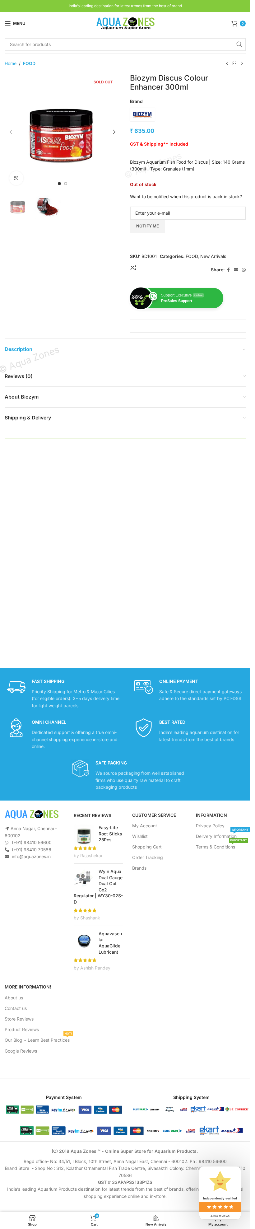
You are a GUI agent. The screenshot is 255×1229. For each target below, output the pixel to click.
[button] (11, 132)
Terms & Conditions (221, 845)
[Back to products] (234, 64)
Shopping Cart (147, 846)
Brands (139, 868)
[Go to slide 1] (59, 183)
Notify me (147, 225)
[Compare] (133, 267)
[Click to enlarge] (16, 178)
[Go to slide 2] (65, 183)
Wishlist (140, 836)
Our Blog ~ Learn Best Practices (38, 1039)
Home (10, 63)
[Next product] (242, 64)
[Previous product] (227, 64)
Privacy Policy (210, 825)
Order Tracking (147, 857)
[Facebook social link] (228, 270)
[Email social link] (236, 270)
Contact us (16, 1008)
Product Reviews (22, 1029)
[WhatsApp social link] (244, 270)
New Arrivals (213, 256)
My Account (144, 825)
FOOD (29, 63)
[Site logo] (125, 23)
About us (14, 997)
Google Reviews (21, 1051)
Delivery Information (222, 835)
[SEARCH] (239, 44)
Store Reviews (19, 1018)
